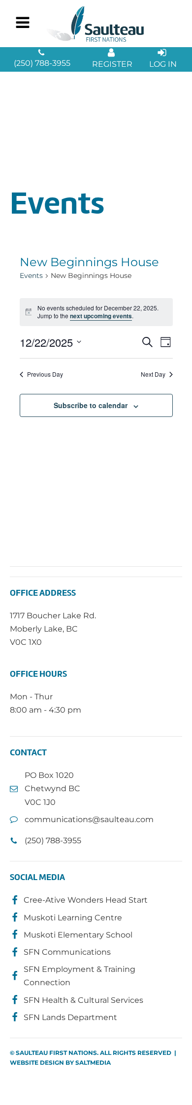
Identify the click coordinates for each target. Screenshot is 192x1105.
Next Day (153, 374)
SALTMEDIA (93, 1062)
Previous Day (45, 374)
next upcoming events (101, 315)
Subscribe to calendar (91, 405)
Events (31, 275)
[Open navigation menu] (22, 23)
